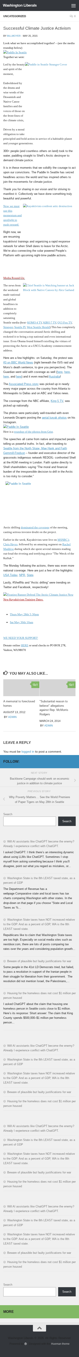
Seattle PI (19, 327)
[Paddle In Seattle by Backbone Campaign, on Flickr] (15, 52)
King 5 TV (57, 401)
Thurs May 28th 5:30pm (24, 614)
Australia (54, 376)
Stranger (8, 327)
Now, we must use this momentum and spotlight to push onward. (12, 215)
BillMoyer (14, 35)
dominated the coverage (35, 527)
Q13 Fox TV (64, 322)
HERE (24, 645)
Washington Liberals (20, 5)
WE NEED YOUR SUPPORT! (20, 638)
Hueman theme (60, 1343)
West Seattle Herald (38, 327)
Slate (30, 575)
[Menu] (73, 5)
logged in (28, 751)
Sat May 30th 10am (21, 622)
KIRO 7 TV (49, 322)
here (60, 372)
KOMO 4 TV (34, 322)
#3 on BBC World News (18, 362)
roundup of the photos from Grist (33, 431)
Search (7, 814)
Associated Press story (24, 384)
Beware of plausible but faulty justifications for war (39, 961)
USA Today (10, 575)
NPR (22, 575)
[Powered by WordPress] (25, 1344)
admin (12, 717)
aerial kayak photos (54, 417)
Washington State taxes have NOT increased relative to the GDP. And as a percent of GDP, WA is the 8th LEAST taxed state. (39, 924)
